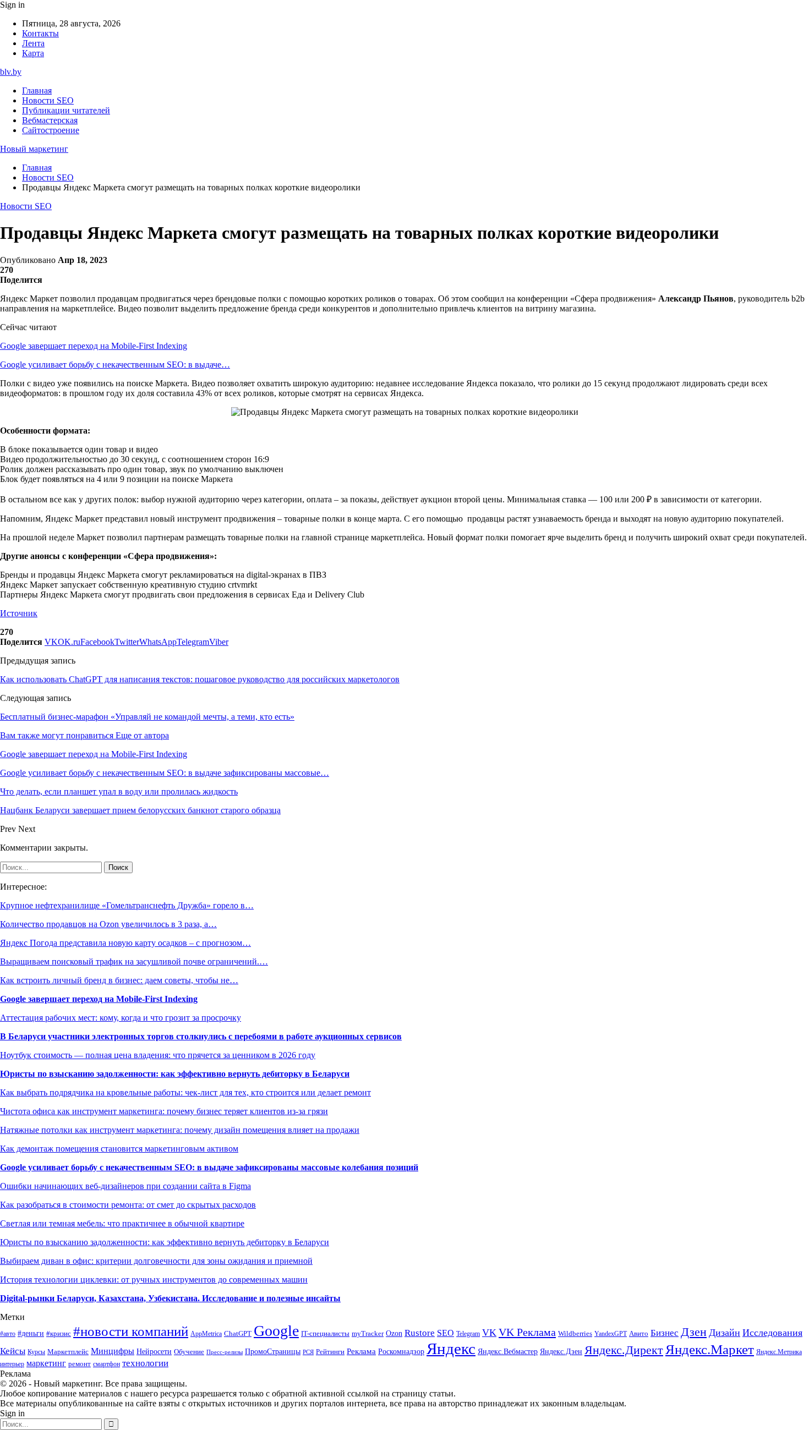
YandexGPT (610, 1334)
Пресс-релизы (224, 1352)
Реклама (361, 1351)
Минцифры (112, 1351)
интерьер (12, 1364)
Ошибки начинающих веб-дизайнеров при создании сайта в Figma (125, 1186)
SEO (445, 1333)
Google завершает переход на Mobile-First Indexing (93, 345)
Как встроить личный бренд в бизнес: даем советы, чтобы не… (119, 980)
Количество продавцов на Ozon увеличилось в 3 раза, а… (108, 924)
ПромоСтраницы (272, 1351)
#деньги (31, 1333)
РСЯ (308, 1352)
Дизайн (724, 1332)
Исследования (772, 1332)
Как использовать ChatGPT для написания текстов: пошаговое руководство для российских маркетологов (200, 679)
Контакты (40, 33)
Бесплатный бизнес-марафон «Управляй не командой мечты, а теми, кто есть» (147, 716)
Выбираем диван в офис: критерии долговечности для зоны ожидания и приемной (156, 1260)
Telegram (468, 1334)
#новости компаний (130, 1331)
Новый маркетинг (34, 149)
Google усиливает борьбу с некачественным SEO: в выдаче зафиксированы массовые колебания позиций (209, 1167)
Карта (33, 53)
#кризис (58, 1334)
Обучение (189, 1351)
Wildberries (575, 1334)
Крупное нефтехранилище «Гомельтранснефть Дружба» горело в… (127, 905)
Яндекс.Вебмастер (508, 1351)
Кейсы (12, 1351)
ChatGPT (238, 1334)
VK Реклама (527, 1332)
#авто (7, 1334)
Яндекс (451, 1348)
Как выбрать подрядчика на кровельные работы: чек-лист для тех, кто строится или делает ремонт (185, 1092)
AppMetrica (206, 1334)
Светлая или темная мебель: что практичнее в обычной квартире (122, 1223)
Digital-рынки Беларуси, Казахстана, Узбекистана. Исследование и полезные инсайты (170, 1298)
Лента (33, 43)
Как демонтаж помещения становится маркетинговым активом (119, 1148)
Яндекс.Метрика (779, 1352)
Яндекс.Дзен (561, 1351)
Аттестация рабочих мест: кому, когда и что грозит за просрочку (120, 1017)
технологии (145, 1363)
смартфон (106, 1364)
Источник (18, 613)
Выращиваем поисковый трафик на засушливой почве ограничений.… (134, 961)
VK (489, 1332)
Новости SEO (48, 100)
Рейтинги (330, 1351)
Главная (37, 90)
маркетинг (46, 1363)
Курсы (36, 1352)
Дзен (694, 1332)
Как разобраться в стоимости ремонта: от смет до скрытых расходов (128, 1204)
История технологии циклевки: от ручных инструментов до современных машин (154, 1279)
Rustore (419, 1333)
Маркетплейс (68, 1351)
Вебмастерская (50, 120)
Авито (638, 1333)
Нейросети (154, 1351)
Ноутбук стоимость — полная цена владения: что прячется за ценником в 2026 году (157, 1055)
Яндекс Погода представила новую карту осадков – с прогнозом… (125, 942)
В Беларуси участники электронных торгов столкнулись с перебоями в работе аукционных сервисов (201, 1036)
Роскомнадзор (401, 1351)
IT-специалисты (325, 1334)
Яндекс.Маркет (709, 1349)
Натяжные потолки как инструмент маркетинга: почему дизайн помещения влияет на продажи (179, 1130)
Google (276, 1330)
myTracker (368, 1333)
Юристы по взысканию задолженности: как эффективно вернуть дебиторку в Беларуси (174, 1073)
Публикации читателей (66, 110)
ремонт (79, 1364)
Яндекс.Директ (623, 1350)
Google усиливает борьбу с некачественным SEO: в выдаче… (115, 364)
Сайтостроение (50, 130)
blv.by (10, 71)
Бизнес (665, 1333)
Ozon (394, 1333)
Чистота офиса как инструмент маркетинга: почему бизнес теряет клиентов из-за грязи (164, 1111)
